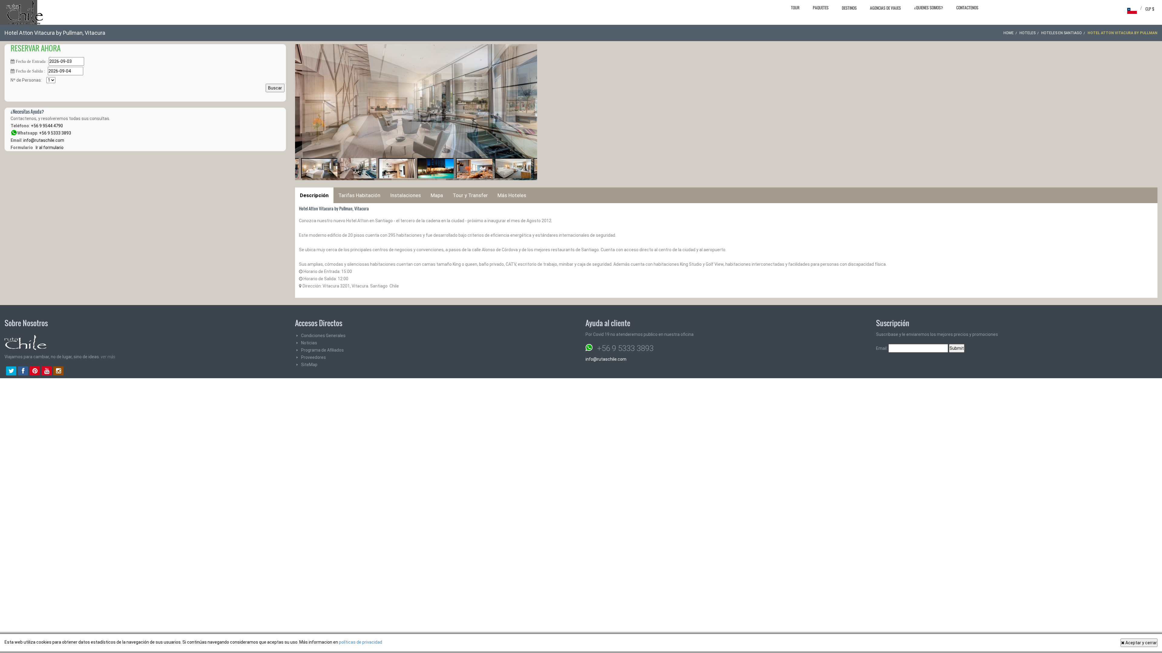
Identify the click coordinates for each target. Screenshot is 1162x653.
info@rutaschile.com (43, 140)
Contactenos (967, 8)
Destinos (849, 8)
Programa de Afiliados (322, 350)
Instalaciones (405, 195)
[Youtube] (46, 371)
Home (1008, 33)
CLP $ (1149, 9)
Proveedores (313, 357)
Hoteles (1027, 33)
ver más (108, 356)
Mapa (437, 195)
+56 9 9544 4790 (47, 125)
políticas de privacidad (360, 642)
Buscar (275, 88)
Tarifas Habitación (359, 195)
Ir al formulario (49, 147)
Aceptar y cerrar (1140, 642)
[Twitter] (11, 371)
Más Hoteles (511, 195)
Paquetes (821, 8)
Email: (882, 348)
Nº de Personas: (28, 80)
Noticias (309, 342)
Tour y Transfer (470, 195)
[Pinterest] (35, 371)
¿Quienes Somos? (928, 8)
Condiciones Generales (323, 335)
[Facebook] (23, 371)
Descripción (314, 195)
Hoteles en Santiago (1061, 33)
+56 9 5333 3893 (55, 133)
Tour (795, 8)
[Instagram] (58, 371)
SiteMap (309, 364)
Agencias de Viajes (885, 8)
